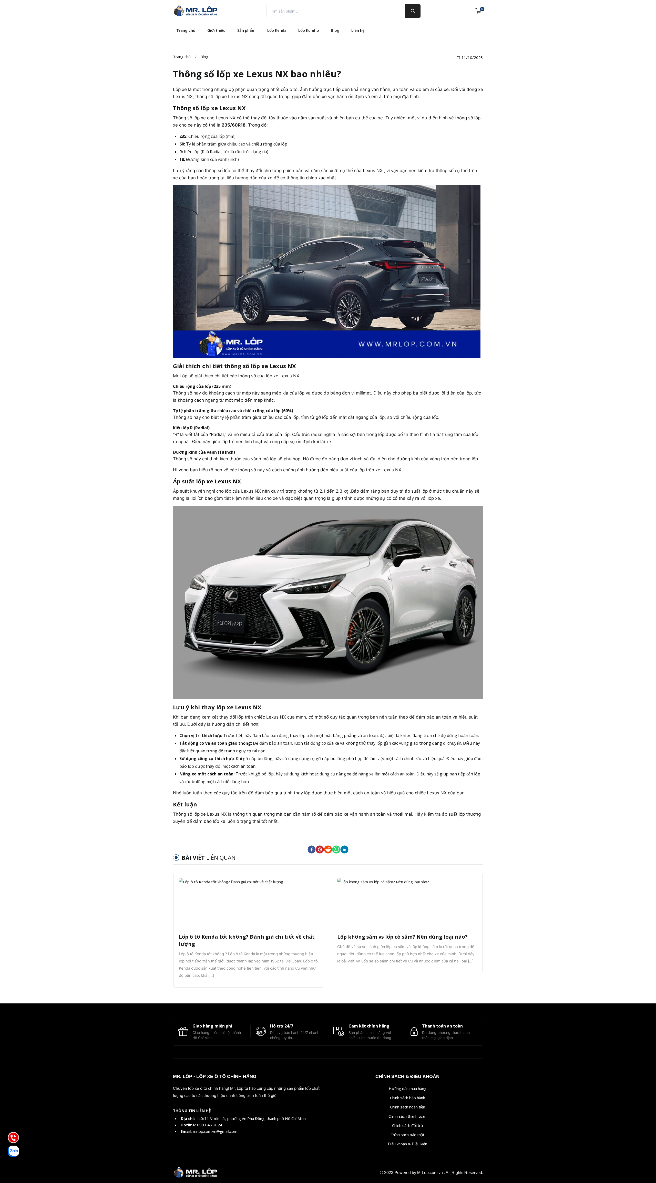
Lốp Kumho (308, 30)
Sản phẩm (246, 30)
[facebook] (312, 849)
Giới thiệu (216, 30)
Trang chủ (186, 30)
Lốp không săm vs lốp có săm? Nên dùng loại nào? (402, 936)
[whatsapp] (336, 849)
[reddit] (328, 849)
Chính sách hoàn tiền (407, 1106)
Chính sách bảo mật (407, 1134)
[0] (478, 11)
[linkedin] (344, 849)
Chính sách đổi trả (407, 1125)
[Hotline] (13, 1137)
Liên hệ (358, 30)
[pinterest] (320, 849)
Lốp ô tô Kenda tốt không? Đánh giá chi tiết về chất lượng (247, 940)
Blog (335, 30)
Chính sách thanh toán (407, 1116)
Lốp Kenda (276, 30)
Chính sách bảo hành (407, 1097)
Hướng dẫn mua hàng (407, 1088)
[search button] (413, 11)
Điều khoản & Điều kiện (407, 1143)
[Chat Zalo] (13, 1151)
